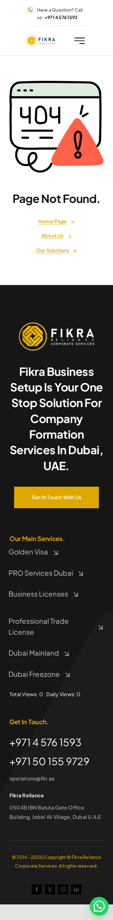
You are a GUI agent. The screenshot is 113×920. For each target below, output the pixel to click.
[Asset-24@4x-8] (40, 37)
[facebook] (37, 889)
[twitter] (50, 889)
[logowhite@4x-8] (56, 325)
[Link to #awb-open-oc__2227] (79, 40)
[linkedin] (76, 889)
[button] (99, 906)
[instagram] (63, 889)
